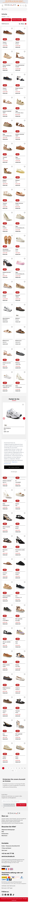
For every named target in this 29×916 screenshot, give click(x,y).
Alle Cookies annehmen (14, 467)
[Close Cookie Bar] (25, 440)
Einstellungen (14, 471)
